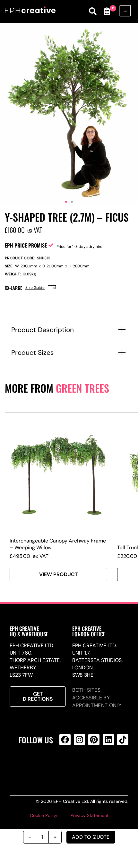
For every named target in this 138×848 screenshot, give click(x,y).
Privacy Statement (89, 815)
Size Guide (35, 287)
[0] (107, 11)
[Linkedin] (108, 739)
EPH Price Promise (26, 245)
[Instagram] (79, 739)
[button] (66, 202)
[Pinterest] (93, 739)
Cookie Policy (43, 815)
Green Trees (82, 387)
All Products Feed (78, 765)
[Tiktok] (122, 739)
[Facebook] (65, 739)
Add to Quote (91, 837)
